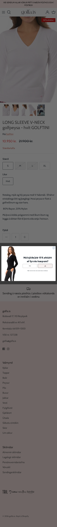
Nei (30, 265)
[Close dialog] (54, 248)
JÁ (45, 266)
